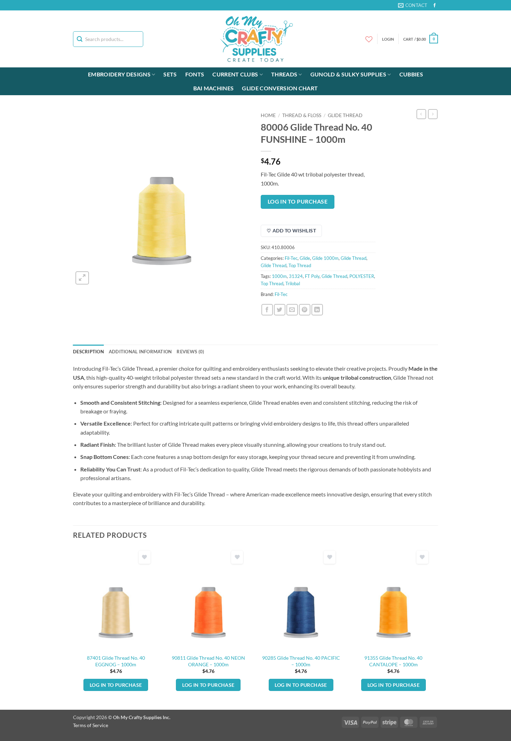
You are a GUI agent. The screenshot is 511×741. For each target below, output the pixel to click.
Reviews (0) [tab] (190, 351)
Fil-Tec (291, 258)
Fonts (194, 74)
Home (268, 115)
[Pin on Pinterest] (304, 309)
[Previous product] (433, 114)
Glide (305, 258)
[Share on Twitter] (279, 309)
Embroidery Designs (119, 74)
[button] (420, 39)
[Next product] (421, 114)
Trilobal (292, 283)
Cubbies (411, 74)
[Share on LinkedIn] (317, 309)
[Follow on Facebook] (434, 5)
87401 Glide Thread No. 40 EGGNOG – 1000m (116, 661)
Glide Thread (345, 115)
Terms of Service (90, 725)
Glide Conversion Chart (280, 88)
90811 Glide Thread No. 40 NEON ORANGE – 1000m (208, 661)
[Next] (436, 628)
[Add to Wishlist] (145, 557)
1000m (279, 276)
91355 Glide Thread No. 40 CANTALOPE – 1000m (393, 661)
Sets (170, 74)
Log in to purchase (297, 201)
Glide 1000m (325, 258)
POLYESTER (361, 276)
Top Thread (300, 265)
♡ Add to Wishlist (291, 230)
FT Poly (312, 276)
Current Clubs (235, 74)
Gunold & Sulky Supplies (348, 74)
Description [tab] (88, 351)
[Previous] (73, 628)
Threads (284, 74)
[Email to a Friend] (292, 309)
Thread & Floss (301, 115)
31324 (296, 276)
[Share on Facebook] (267, 309)
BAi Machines (213, 88)
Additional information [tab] (140, 351)
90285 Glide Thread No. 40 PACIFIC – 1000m (301, 661)
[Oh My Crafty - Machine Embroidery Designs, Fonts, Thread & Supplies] (256, 38)
